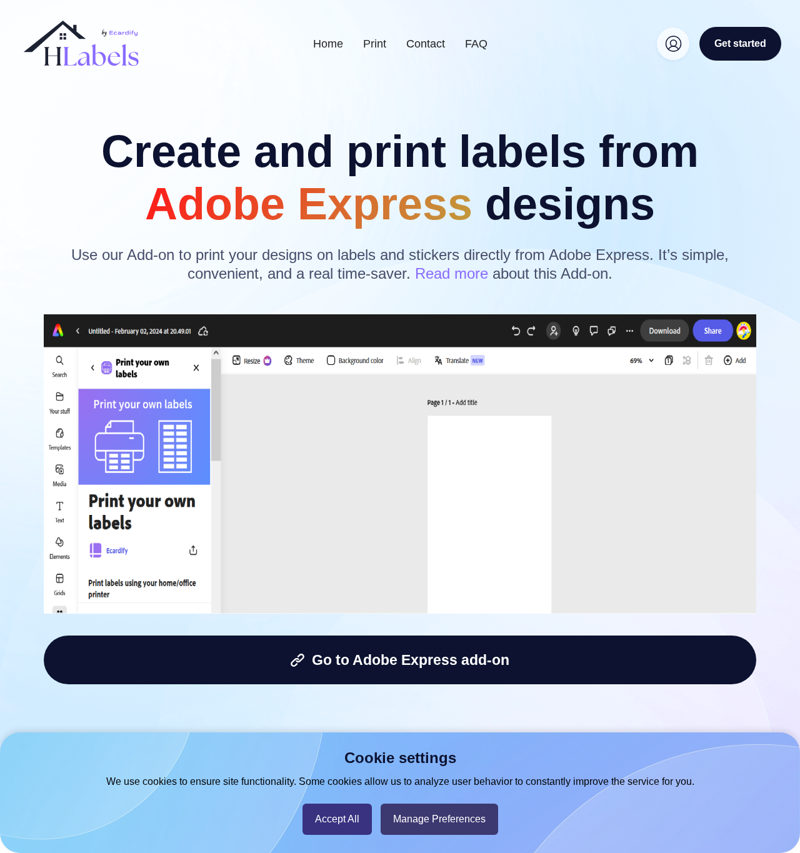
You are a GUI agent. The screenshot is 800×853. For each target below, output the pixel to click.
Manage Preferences (439, 819)
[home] (81, 43)
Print (374, 43)
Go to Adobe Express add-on (406, 660)
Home (328, 43)
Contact (425, 43)
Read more (451, 273)
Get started (740, 43)
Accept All (337, 819)
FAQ (476, 43)
